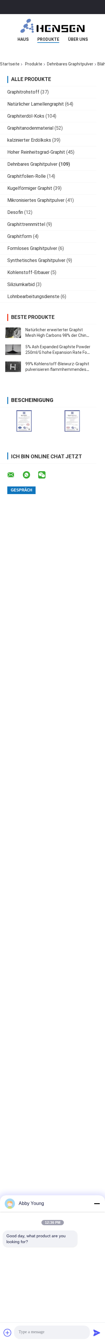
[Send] (97, 1332)
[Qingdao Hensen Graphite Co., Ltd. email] (14, 475)
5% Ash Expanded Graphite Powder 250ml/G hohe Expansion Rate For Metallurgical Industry (57, 352)
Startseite (10, 64)
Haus (23, 39)
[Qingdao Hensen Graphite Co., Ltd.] (52, 26)
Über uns (78, 39)
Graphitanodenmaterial (30, 128)
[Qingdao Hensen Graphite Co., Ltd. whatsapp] (30, 475)
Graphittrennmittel (26, 224)
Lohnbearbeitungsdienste (33, 296)
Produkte (48, 39)
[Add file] (8, 1332)
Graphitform (19, 236)
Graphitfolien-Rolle (26, 176)
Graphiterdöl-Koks (25, 116)
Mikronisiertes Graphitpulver (35, 200)
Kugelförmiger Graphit (29, 188)
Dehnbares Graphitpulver (70, 64)
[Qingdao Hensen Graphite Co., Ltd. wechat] (45, 475)
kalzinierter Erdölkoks (29, 140)
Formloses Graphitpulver (32, 248)
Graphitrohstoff (23, 92)
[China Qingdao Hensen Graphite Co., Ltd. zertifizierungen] (24, 421)
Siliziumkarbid (21, 284)
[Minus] (96, 1203)
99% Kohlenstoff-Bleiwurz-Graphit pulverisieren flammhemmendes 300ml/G (57, 369)
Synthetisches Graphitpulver (36, 260)
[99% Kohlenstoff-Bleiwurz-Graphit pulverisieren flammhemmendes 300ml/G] (13, 367)
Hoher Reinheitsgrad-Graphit (36, 152)
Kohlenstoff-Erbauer (28, 272)
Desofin (15, 212)
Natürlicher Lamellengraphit (35, 104)
